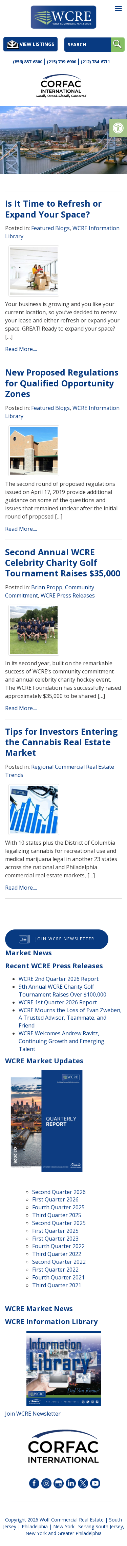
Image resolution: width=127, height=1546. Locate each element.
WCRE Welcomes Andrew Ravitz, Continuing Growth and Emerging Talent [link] (61, 1041)
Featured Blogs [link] (50, 228)
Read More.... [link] (21, 349)
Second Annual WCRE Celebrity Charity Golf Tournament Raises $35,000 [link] (62, 562)
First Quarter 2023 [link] (55, 1238)
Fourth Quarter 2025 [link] (58, 1207)
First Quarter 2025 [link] (55, 1230)
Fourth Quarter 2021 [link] (58, 1277)
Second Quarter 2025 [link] (59, 1223)
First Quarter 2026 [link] (55, 1199)
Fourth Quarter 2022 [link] (58, 1246)
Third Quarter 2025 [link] (56, 1215)
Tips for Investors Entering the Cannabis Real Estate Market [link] (61, 742)
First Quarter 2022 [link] (55, 1269)
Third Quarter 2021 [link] (56, 1285)
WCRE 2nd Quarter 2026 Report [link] (59, 979)
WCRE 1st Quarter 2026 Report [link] (58, 1002)
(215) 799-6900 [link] (61, 62)
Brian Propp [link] (46, 587)
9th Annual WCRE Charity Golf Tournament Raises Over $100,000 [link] (62, 990)
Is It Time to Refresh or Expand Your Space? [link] (53, 208)
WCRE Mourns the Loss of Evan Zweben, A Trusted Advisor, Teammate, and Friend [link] (70, 1018)
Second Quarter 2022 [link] (59, 1261)
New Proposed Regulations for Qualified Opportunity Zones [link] (62, 382)
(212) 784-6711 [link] (95, 62)
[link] (118, 128)
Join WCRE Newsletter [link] (65, 939)
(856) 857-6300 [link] (27, 62)
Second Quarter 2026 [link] (59, 1192)
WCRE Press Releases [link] (68, 595)
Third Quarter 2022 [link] (56, 1254)
